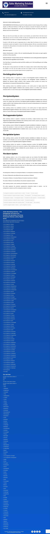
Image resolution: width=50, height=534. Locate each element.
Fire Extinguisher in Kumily (8, 240)
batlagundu (6, 388)
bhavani (5, 484)
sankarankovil (6, 504)
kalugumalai (6, 506)
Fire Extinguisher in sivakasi (9, 340)
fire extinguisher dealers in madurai (38, 195)
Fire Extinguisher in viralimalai (9, 271)
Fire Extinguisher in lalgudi (9, 300)
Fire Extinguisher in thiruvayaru (9, 304)
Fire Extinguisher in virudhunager (10, 333)
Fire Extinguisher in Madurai (8, 197)
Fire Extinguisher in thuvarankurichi (10, 269)
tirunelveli (5, 510)
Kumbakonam (6, 464)
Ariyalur (5, 453)
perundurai (6, 486)
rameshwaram (6, 413)
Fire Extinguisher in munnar (9, 242)
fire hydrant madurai (41, 197)
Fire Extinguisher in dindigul (9, 227)
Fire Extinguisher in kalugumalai (9, 347)
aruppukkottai (6, 390)
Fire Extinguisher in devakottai (9, 260)
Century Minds (18, 532)
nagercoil (5, 521)
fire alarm (28, 193)
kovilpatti (5, 497)
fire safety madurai (29, 202)
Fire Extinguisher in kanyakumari (10, 366)
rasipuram (6, 477)
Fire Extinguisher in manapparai (9, 267)
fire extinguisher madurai (19, 197)
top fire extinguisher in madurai (25, 204)
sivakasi (5, 499)
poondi (5, 461)
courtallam (6, 508)
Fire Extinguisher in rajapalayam (10, 342)
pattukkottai (6, 441)
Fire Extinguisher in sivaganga (9, 246)
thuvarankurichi (6, 428)
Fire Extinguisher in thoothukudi (9, 353)
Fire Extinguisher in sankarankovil (10, 346)
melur (5, 386)
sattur (5, 495)
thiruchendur (6, 515)
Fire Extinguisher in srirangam (9, 455)
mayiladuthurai (6, 444)
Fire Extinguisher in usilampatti (9, 233)
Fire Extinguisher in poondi (9, 302)
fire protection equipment (29, 200)
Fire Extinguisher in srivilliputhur (9, 344)
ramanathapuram (7, 412)
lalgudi (5, 459)
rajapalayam (6, 501)
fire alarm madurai (34, 193)
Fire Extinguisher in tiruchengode (10, 322)
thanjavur (5, 433)
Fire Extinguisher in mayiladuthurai (10, 286)
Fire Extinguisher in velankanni (9, 280)
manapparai (6, 426)
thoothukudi (6, 512)
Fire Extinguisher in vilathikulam (9, 367)
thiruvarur (5, 437)
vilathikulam (6, 526)
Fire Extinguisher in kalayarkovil (9, 249)
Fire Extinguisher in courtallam (9, 349)
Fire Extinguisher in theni (8, 235)
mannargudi (6, 435)
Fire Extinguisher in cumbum (9, 238)
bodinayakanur (6, 395)
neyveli (5, 450)
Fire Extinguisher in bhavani (9, 326)
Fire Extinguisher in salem (8, 320)
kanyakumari (6, 524)
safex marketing (36, 202)
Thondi (5, 417)
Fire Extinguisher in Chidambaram (10, 287)
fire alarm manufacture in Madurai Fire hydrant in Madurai (14, 195)
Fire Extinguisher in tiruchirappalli (10, 273)
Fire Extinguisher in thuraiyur (9, 315)
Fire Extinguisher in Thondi (9, 258)
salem (5, 479)
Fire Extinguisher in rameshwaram (10, 255)
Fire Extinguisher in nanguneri (9, 360)
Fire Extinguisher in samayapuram (10, 298)
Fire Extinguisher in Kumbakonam (10, 306)
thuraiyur (5, 473)
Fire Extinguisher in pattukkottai (9, 282)
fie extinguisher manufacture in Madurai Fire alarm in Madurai (14, 193)
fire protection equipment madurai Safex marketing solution (14, 202)
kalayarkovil (6, 408)
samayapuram (6, 468)
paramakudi (6, 410)
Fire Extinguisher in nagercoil (9, 362)
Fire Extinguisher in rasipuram (9, 318)
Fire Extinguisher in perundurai (9, 327)
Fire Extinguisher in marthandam (10, 364)
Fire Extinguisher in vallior (8, 358)
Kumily (5, 399)
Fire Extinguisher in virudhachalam (10, 289)
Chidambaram (6, 446)
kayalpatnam (6, 513)
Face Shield (6, 528)
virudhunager (6, 492)
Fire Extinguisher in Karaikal (9, 284)
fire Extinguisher (28, 195)
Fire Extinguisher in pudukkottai (9, 266)
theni (5, 393)
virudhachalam (6, 448)
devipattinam (6, 415)
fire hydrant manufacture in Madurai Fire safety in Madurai (14, 200)
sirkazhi (5, 466)
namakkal (5, 475)
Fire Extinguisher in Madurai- (9, 226)
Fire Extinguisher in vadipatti (9, 244)
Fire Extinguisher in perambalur (9, 293)
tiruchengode (6, 481)
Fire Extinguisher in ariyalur (9, 313)
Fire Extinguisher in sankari (9, 324)
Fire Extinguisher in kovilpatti (9, 338)
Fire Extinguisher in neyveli (9, 291)
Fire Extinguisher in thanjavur (9, 275)
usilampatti (6, 392)
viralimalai (5, 430)
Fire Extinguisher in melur (8, 229)
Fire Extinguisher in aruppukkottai (10, 335)
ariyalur (5, 472)
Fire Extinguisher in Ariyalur (9, 295)
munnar (5, 401)
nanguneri (5, 519)
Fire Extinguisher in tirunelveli (9, 351)
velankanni (6, 439)
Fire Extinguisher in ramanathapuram (10, 253)
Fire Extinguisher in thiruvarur (9, 278)
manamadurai (6, 406)
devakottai (6, 419)
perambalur (6, 452)
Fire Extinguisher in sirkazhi (9, 307)
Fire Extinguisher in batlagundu (9, 231)
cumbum (5, 397)
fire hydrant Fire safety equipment (30, 197)
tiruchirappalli (6, 432)
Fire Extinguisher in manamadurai (10, 247)
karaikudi (5, 421)
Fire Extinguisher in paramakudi (9, 251)
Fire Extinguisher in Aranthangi (9, 264)
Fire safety (6, 371)
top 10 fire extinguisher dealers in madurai (11, 204)
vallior (5, 517)
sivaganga (6, 404)
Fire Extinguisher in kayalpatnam (10, 355)
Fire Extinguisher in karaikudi (9, 262)
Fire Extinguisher (7, 369)
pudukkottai (6, 424)
